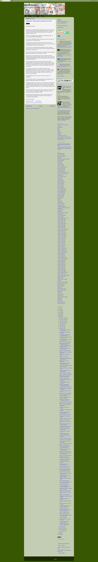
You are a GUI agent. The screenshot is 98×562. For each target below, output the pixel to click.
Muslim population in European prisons (64, 138)
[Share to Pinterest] (40, 101)
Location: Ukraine (61, 273)
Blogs (58, 128)
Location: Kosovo (61, 245)
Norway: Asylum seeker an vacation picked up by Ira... (64, 434)
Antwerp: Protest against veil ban (65, 455)
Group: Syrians (60, 194)
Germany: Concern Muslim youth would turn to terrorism (65, 482)
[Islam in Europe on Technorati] (67, 33)
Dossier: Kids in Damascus (62, 172)
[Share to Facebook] (39, 101)
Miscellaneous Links (61, 139)
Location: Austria (60, 220)
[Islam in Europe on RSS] (59, 33)
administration (60, 153)
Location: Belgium (61, 223)
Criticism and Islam (61, 167)
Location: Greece (61, 238)
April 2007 (62, 526)
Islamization (60, 214)
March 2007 (62, 528)
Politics (59, 291)
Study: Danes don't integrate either (65, 439)
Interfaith (59, 211)
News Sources (60, 127)
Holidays (59, 202)
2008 (60, 315)
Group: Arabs (60, 183)
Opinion (59, 287)
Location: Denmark (61, 230)
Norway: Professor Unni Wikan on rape (64, 116)
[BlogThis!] (37, 101)
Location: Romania (61, 264)
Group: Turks (60, 195)
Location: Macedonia (61, 252)
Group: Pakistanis (61, 190)
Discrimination (60, 171)
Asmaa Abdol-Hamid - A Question (65, 386)
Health (59, 198)
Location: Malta (60, 253)
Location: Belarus (61, 222)
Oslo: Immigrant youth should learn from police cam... (64, 447)
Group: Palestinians (61, 191)
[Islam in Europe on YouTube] (61, 33)
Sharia (59, 298)
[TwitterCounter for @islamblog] (63, 543)
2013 (60, 307)
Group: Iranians (60, 184)
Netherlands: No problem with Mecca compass (64, 348)
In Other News (34, 16)
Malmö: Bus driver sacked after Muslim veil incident (65, 510)
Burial (59, 157)
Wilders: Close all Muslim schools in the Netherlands (65, 515)
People (59, 131)
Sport (58, 299)
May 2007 (61, 328)
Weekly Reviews (60, 302)
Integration (59, 210)
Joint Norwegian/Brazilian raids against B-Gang (64, 476)
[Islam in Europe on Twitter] (64, 33)
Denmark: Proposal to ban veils (65, 414)
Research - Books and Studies (63, 124)
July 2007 (61, 325)
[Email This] (36, 101)
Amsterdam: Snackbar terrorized (65, 451)
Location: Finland (61, 234)
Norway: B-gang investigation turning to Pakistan (64, 412)
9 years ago (69, 47)
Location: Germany (61, 237)
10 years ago (64, 66)
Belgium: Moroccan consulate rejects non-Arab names (64, 376)
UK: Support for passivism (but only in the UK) (64, 330)
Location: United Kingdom (62, 275)
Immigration (60, 205)
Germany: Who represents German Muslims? (64, 522)
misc (58, 280)
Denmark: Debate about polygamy (65, 374)
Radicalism (59, 294)
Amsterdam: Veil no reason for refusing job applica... (64, 449)
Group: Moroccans (61, 188)
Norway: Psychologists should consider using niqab (64, 486)
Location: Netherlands (61, 258)
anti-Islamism (60, 154)
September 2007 (63, 322)
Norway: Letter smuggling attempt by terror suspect (65, 366)
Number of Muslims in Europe (64, 471)
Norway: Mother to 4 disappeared (65, 393)
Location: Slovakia (61, 268)
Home (27, 16)
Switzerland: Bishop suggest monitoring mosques (64, 364)
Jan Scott (61, 68)
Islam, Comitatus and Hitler (64, 480)
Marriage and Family (61, 279)
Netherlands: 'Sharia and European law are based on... (65, 457)
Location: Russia (60, 265)
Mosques (59, 134)
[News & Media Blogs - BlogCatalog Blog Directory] (65, 551)
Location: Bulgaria (61, 226)
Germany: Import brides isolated (65, 438)
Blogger (55, 559)
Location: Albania (61, 219)
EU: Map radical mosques (64, 378)
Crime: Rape (60, 164)
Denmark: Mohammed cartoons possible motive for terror (65, 470)
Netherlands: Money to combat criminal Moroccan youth (64, 427)
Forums (59, 95)
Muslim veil (59, 284)
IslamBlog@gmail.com (64, 21)
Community (60, 160)
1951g (60, 41)
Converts (59, 161)
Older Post (52, 106)
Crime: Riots (60, 165)
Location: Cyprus (61, 227)
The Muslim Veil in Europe (62, 135)
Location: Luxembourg (62, 250)
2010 (60, 312)
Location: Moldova (61, 254)
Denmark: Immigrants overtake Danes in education (65, 397)
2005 (60, 534)
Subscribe (41, 16)
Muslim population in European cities (64, 110)
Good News (60, 180)
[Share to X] (38, 101)
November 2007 (63, 319)
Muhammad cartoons (61, 283)
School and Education (61, 296)
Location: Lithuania (61, 249)
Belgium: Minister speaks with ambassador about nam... (64, 344)
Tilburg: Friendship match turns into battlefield (65, 371)
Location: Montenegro (61, 257)
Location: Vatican (61, 276)
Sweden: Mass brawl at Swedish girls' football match (65, 453)
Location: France (61, 235)
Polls (58, 292)
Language (59, 216)
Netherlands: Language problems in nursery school (65, 337)
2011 (60, 310)
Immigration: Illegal (61, 206)
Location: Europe (61, 233)
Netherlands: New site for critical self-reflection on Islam (66, 87)
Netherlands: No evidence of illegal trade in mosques (65, 489)
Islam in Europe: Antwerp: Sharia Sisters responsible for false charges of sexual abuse (65, 47)
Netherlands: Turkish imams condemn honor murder (39, 21)
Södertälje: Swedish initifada (64, 494)
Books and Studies (61, 156)
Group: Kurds (60, 187)
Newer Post (29, 106)
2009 (60, 313)
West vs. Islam (60, 303)
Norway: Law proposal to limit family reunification (64, 395)
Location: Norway (61, 260)
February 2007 (62, 529)
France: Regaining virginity (64, 513)
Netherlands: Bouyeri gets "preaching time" (64, 464)
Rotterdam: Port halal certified (64, 350)
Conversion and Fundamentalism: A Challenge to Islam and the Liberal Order (64, 144)
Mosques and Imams (38, 102)
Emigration (59, 175)
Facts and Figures (61, 176)
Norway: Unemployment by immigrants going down (64, 385)
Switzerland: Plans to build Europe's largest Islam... (64, 524)
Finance (59, 179)
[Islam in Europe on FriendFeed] (59, 36)
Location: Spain (60, 269)
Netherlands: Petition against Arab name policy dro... (65, 359)
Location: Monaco (61, 256)
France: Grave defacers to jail (64, 466)
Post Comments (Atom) (35, 108)
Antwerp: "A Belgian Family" (64, 512)
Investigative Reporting (62, 212)
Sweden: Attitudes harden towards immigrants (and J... (65, 340)
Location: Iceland (61, 241)
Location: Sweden (61, 271)
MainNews (59, 277)
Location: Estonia (61, 231)
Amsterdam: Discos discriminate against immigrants (65, 346)
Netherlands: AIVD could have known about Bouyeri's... (64, 460)
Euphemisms (60, 132)
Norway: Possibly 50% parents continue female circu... (64, 506)
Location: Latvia (60, 246)
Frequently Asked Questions (63, 25)
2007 (60, 316)
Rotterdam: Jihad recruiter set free (65, 418)
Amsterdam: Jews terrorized (64, 419)
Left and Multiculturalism (62, 218)
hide (58, 199)
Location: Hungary (61, 239)
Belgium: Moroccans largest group (65, 403)
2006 (60, 532)
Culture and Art (60, 168)
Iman (60, 64)
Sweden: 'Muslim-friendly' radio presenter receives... (65, 424)
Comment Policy (60, 27)
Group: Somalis (60, 192)
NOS (30, 99)
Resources (59, 295)
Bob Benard (61, 58)
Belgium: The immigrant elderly (65, 490)
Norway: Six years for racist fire (65, 372)
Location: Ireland (61, 242)
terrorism (59, 300)
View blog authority (61, 539)
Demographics (60, 169)
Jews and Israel (60, 215)
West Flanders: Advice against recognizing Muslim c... (64, 335)
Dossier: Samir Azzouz (62, 173)
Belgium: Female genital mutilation (65, 443)
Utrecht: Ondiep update (63, 484)
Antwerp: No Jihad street (63, 356)
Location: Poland (61, 261)
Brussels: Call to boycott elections (65, 341)
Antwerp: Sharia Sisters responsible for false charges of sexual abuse (66, 102)
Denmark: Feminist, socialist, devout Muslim (64, 429)
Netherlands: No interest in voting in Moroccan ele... (65, 474)
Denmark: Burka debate (63, 508)
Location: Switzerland (61, 272)
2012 (60, 309)
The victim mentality (63, 517)
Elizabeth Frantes (62, 49)
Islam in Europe (30, 5)
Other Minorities (60, 288)
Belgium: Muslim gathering (64, 445)
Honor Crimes (31, 102)
